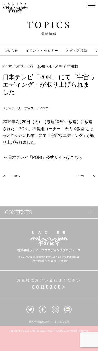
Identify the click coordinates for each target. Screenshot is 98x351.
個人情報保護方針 (39, 322)
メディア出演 (12, 108)
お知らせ (11, 50)
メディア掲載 (76, 50)
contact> (49, 286)
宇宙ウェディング (36, 108)
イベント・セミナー (42, 50)
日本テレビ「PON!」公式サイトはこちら (45, 157)
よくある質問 (61, 322)
